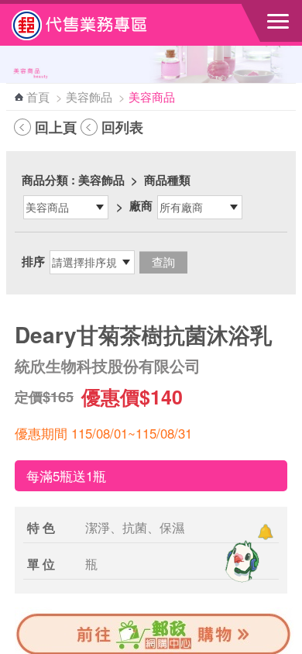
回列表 (122, 127)
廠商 (141, 205)
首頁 (38, 96)
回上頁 (56, 127)
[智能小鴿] (240, 561)
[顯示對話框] (265, 532)
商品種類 (167, 179)
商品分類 (45, 179)
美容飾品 (89, 96)
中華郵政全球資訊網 (97, 24)
